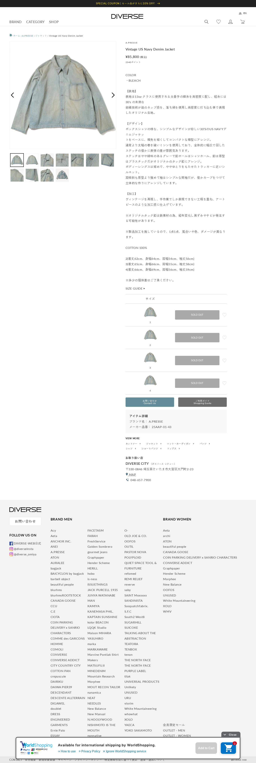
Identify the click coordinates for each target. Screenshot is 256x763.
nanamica (94, 692)
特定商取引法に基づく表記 (121, 759)
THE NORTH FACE (137, 660)
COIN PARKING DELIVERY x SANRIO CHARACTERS (65, 627)
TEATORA (131, 644)
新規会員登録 (47, 759)
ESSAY (55, 735)
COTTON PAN (61, 671)
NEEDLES (94, 703)
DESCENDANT (61, 692)
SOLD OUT (197, 314)
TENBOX (130, 649)
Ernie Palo (58, 730)
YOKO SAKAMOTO (138, 730)
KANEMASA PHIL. (100, 611)
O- (126, 530)
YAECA (129, 725)
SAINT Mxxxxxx (135, 595)
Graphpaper (96, 557)
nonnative (95, 735)
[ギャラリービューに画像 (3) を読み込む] (47, 160)
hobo (91, 573)
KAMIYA (94, 606)
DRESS (55, 714)
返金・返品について (152, 759)
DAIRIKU (57, 681)
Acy (53, 530)
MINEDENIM (97, 671)
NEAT (91, 698)
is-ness (92, 579)
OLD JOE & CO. (135, 536)
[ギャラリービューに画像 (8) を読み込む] (17, 175)
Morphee (94, 681)
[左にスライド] (12, 95)
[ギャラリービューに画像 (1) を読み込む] (17, 160)
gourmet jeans (98, 552)
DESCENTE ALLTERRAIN (68, 698)
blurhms (56, 590)
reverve (129, 584)
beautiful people (62, 584)
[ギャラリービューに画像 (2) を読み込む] (32, 160)
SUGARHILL (132, 622)
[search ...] (206, 22)
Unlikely (130, 687)
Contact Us (150, 402)
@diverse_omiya (25, 554)
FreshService (97, 541)
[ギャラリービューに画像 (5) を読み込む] (77, 160)
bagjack (56, 568)
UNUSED (131, 692)
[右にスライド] (113, 95)
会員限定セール (174, 725)
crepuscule (58, 676)
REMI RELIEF (133, 579)
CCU (54, 606)
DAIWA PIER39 (61, 687)
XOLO (128, 719)
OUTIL (129, 546)
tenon (128, 654)
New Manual (97, 714)
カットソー (132, 444)
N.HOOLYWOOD (100, 719)
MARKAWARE (98, 649)
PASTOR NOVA (135, 552)
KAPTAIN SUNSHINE (103, 617)
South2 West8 (134, 617)
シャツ (129, 449)
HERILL (93, 568)
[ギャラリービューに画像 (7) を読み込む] (107, 160)
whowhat (131, 714)
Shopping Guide (202, 402)
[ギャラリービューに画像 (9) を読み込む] (32, 175)
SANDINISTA (133, 600)
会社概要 (30, 759)
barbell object (60, 579)
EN (245, 13)
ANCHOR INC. (61, 541)
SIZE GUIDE (135, 288)
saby (127, 590)
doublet (56, 708)
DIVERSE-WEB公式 (27, 543)
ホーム (16, 35)
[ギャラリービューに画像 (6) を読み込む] (92, 160)
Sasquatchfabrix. (136, 606)
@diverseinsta (24, 548)
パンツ (203, 444)
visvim (128, 703)
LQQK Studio (97, 627)
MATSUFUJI (96, 665)
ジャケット (41, 35)
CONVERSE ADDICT (65, 660)
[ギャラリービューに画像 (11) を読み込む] (62, 175)
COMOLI (57, 649)
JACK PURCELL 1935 (103, 590)
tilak (127, 676)
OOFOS (130, 541)
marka (92, 644)
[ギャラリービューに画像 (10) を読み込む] (47, 175)
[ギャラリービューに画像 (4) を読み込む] (62, 160)
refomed (130, 573)
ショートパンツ (150, 449)
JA (240, 13)
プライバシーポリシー (88, 759)
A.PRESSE (27, 35)
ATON (55, 557)
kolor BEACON (98, 622)
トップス (172, 449)
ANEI (54, 546)
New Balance (97, 708)
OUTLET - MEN (174, 730)
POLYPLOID (132, 557)
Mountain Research (101, 676)
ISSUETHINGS (98, 584)
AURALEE (57, 563)
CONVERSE (59, 654)
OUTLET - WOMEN (177, 735)
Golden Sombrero (100, 546)
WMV (167, 611)
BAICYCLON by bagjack (67, 573)
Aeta (54, 536)
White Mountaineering (140, 708)
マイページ (65, 759)
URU (127, 698)
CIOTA (55, 617)
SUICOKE (131, 627)
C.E (53, 611)
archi (166, 536)
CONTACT (15, 759)
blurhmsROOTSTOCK (66, 595)
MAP (132, 474)
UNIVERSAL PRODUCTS (141, 681)
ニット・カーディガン (179, 444)
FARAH (93, 536)
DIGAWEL (58, 703)
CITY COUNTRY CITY (66, 665)
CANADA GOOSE (63, 600)
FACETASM (96, 530)
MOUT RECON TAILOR (104, 687)
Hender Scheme (99, 563)
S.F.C (128, 611)
